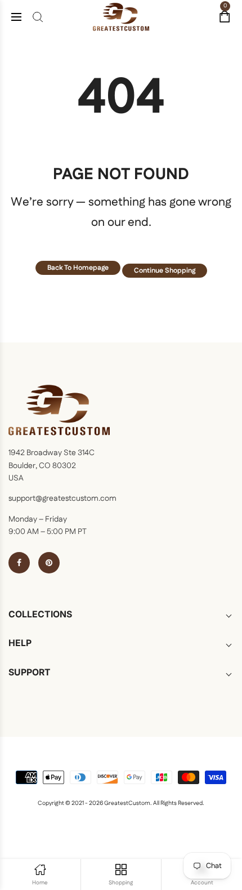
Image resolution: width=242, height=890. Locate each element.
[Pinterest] (49, 562)
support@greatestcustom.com (62, 498)
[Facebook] (19, 562)
